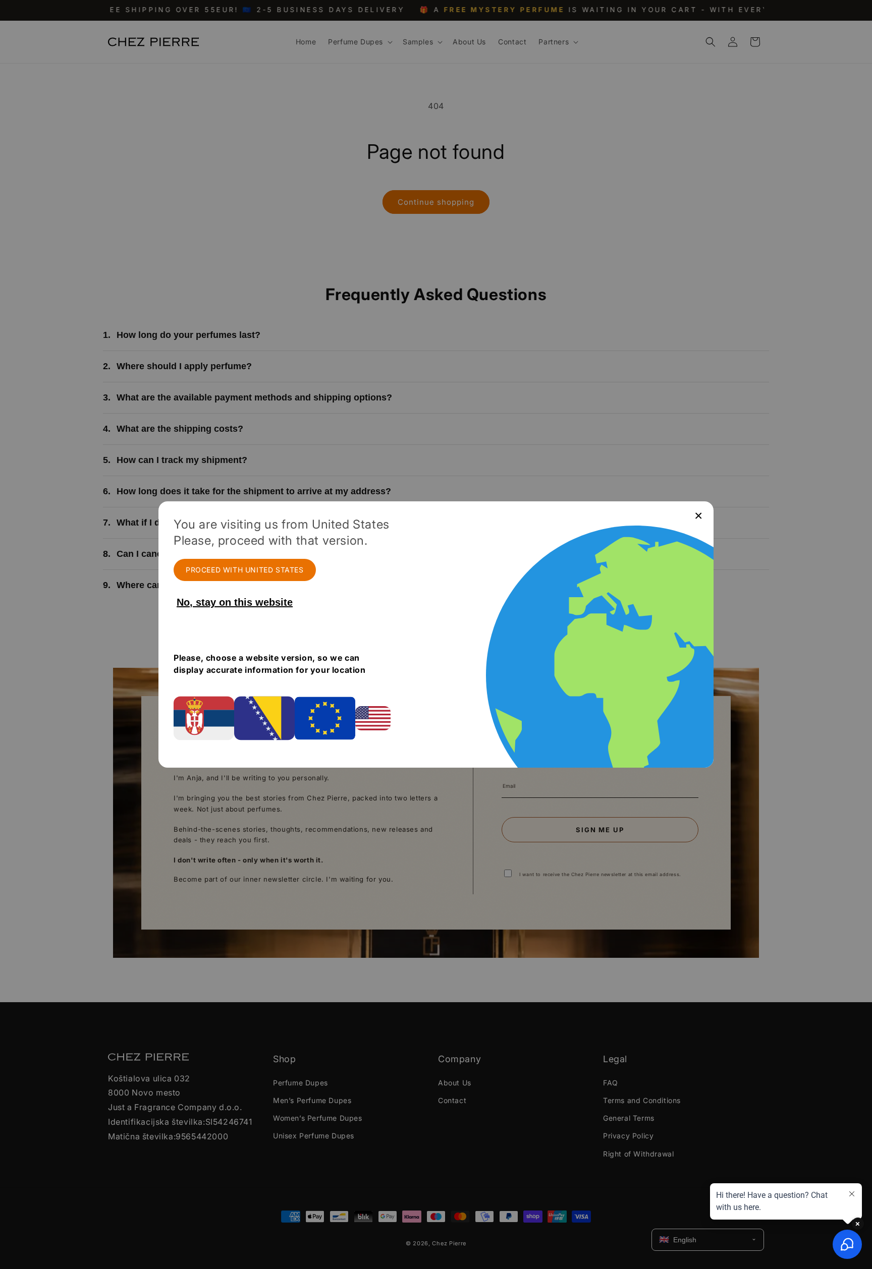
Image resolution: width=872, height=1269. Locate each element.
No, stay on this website (235, 602)
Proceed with (245, 569)
